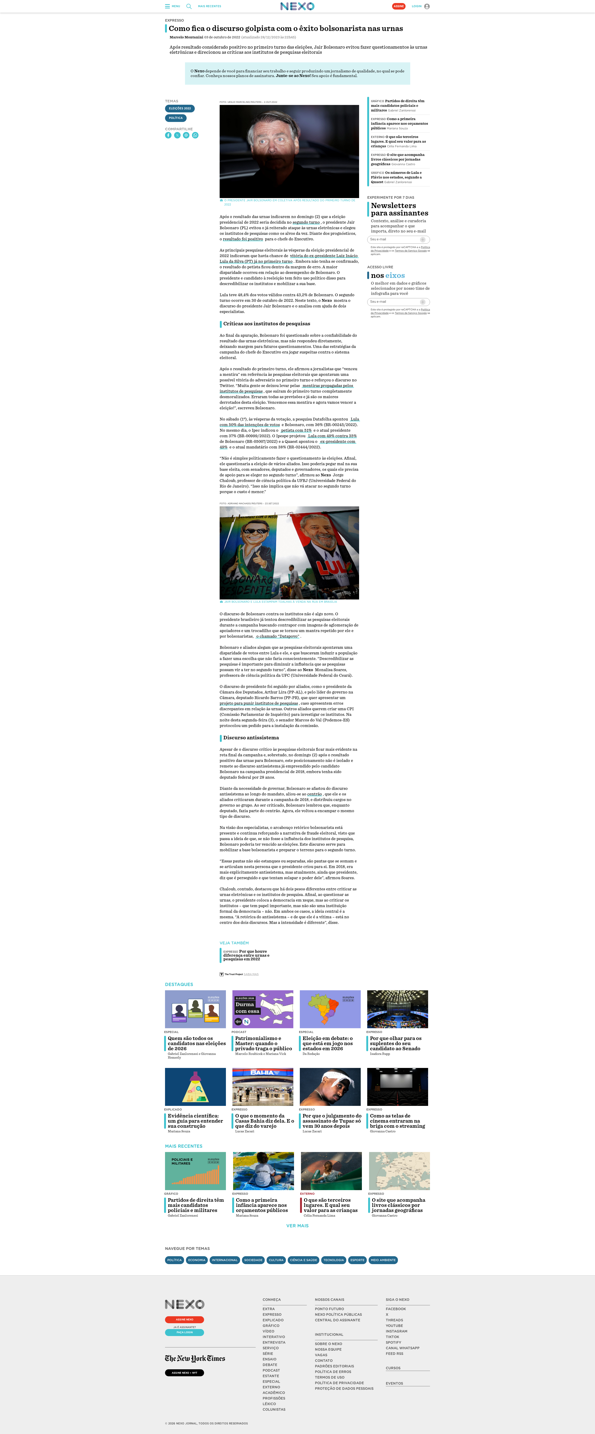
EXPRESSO (272, 1314)
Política (176, 118)
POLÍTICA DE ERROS (333, 1372)
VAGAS (321, 1355)
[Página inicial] (297, 6)
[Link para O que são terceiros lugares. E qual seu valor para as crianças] (331, 1171)
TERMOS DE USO (329, 1377)
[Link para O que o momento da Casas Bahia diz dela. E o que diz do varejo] (262, 1087)
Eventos (394, 1383)
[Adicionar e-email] (423, 239)
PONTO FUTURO (329, 1309)
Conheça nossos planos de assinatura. (240, 76)
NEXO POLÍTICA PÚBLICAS (338, 1314)
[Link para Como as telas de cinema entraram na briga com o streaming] (397, 1087)
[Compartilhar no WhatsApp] (195, 135)
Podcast (238, 1032)
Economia (196, 1260)
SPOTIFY (393, 1342)
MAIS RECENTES (209, 6)
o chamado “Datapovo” (277, 636)
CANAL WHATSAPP (403, 1348)
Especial (171, 1032)
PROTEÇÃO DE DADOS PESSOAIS (344, 1388)
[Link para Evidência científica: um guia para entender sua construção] (195, 1087)
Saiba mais (251, 974)
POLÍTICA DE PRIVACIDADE (339, 1383)
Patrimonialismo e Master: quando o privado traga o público (263, 1043)
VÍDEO (268, 1331)
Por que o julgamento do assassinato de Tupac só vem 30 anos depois (332, 1121)
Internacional (225, 1260)
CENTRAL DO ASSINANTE (337, 1320)
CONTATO (324, 1361)
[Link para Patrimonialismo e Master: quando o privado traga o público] (262, 1009)
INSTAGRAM (396, 1331)
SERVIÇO (271, 1348)
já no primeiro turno (273, 261)
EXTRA (269, 1309)
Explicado (173, 1109)
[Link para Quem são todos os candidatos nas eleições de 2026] (195, 1009)
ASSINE (399, 6)
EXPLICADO (273, 1320)
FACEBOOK (396, 1309)
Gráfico (377, 101)
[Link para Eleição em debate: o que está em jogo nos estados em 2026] (330, 1009)
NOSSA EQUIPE (328, 1349)
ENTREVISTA (274, 1342)
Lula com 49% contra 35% (332, 436)
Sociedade (253, 1260)
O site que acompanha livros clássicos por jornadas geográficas (398, 159)
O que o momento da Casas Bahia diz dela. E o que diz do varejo (264, 1121)
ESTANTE (271, 1376)
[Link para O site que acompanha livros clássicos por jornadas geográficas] (399, 1171)
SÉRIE (268, 1354)
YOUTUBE (394, 1326)
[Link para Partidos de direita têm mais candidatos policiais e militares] (195, 1171)
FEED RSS (394, 1354)
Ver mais (297, 1225)
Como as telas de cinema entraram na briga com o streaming (397, 1121)
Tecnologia (334, 1260)
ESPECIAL (271, 1382)
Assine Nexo (184, 1319)
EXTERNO (271, 1387)
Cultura (276, 1260)
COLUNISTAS (274, 1409)
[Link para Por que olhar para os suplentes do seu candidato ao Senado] (397, 1009)
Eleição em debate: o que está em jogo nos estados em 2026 (328, 1043)
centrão (314, 794)
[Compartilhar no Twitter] (177, 135)
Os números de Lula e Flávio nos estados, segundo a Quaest (396, 177)
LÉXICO (269, 1404)
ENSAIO (269, 1359)
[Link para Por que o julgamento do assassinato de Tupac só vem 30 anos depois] (330, 1087)
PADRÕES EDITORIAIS (334, 1366)
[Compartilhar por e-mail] (186, 135)
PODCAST (271, 1370)
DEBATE (270, 1365)
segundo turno (306, 222)
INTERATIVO (274, 1337)
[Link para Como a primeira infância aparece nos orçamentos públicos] (263, 1171)
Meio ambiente (383, 1260)
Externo (378, 137)
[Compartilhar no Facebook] (168, 135)
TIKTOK (392, 1337)
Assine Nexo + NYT (184, 1372)
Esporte (357, 1260)
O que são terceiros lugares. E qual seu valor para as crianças (398, 141)
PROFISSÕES (274, 1398)
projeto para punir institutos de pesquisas (259, 703)
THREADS (394, 1320)
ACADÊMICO (274, 1393)
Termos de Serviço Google (411, 250)
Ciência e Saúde (303, 1260)
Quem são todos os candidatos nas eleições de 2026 (197, 1043)
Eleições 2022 (180, 108)
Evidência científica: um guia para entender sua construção (195, 1121)
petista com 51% (296, 430)
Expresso (378, 119)
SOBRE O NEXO (328, 1344)
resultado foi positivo (243, 239)
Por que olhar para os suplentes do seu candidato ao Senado (396, 1043)
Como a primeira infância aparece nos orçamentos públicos (399, 123)
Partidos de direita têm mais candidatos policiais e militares (397, 105)
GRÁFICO (271, 1326)
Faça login (185, 1332)
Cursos (393, 1368)
